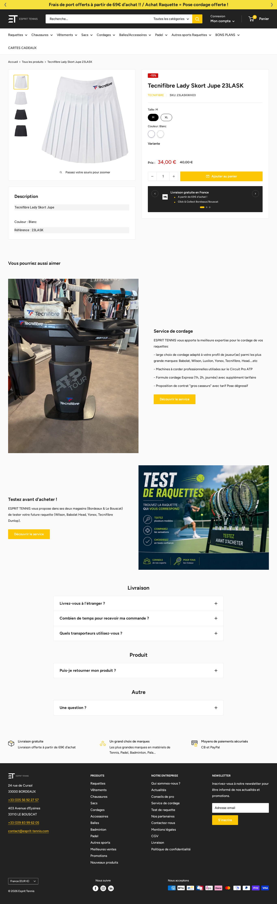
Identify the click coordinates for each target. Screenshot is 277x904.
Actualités (158, 790)
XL (166, 116)
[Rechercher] (197, 18)
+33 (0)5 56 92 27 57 (23, 800)
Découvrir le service (174, 399)
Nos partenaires (162, 816)
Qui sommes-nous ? (165, 783)
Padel (159, 35)
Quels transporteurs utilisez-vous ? (91, 633)
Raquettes (15, 35)
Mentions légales (163, 829)
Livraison (157, 842)
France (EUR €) (19, 881)
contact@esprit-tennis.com (28, 831)
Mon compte (220, 21)
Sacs (84, 35)
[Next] (255, 193)
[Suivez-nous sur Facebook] (95, 888)
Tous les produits (32, 62)
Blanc (151, 134)
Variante (154, 143)
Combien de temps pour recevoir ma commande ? (104, 618)
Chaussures (39, 35)
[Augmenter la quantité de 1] (174, 176)
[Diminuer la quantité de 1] (152, 176)
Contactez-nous (163, 823)
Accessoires (99, 816)
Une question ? (73, 707)
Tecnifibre (156, 95)
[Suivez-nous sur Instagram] (103, 888)
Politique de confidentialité (171, 849)
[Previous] (154, 193)
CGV (154, 836)
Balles (94, 823)
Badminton (98, 829)
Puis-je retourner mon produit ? (88, 670)
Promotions (98, 856)
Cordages (104, 35)
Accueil (13, 62)
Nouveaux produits (104, 862)
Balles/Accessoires (133, 35)
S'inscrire (225, 820)
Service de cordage (165, 803)
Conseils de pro (162, 797)
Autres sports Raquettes (189, 35)
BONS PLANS (225, 35)
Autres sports (100, 842)
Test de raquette (163, 810)
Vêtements (65, 35)
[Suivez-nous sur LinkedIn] (111, 888)
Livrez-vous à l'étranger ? (82, 603)
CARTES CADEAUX (22, 48)
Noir (160, 134)
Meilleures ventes (103, 849)
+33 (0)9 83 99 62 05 (23, 823)
